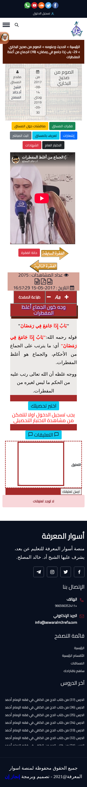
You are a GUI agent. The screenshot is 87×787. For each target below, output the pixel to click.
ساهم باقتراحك (74, 670)
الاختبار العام (53, 145)
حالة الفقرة (29, 252)
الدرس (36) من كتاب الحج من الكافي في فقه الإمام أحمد (44, 702)
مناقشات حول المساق (30, 126)
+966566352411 (66, 606)
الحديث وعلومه (55, 46)
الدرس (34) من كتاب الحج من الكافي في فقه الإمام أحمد (44, 718)
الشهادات (32, 145)
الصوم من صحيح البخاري (25, 46)
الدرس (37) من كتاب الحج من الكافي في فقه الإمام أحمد (44, 695)
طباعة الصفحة (29, 297)
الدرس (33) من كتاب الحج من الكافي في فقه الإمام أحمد (44, 725)
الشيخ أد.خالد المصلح (16, 92)
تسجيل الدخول (41, 13)
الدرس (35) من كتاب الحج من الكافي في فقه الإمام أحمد (44, 710)
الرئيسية (75, 46)
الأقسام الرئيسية (73, 655)
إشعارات (69, 135)
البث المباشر (21, 135)
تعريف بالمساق (46, 135)
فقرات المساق (62, 126)
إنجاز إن (12, 776)
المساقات (77, 663)
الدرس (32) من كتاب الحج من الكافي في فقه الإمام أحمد (44, 733)
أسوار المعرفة (63, 536)
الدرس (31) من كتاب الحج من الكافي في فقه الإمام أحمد (44, 741)
